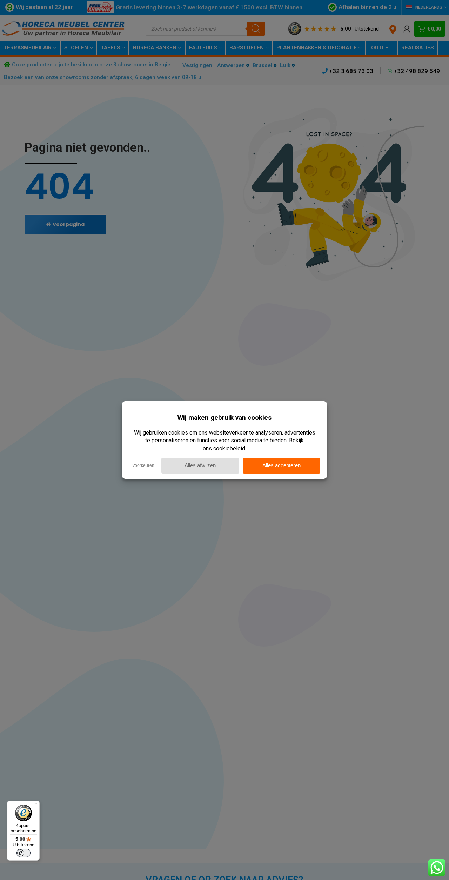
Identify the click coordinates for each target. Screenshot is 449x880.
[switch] (23, 853)
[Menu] (35, 805)
